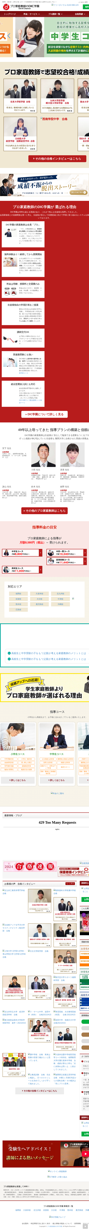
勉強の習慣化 (9, 769)
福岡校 (18, 594)
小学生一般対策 (26, 759)
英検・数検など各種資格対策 (48, 772)
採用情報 (77, 1223)
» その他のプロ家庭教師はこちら (44, 510)
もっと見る (70, 883)
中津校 (60, 599)
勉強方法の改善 (26, 769)
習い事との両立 (26, 762)
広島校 (18, 610)
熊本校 (18, 604)
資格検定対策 (26, 766)
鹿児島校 (39, 604)
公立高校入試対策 (48, 759)
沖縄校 (60, 604)
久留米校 (39, 594)
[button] (8, 35)
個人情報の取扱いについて (62, 1223)
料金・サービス (30, 14)
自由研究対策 (9, 762)
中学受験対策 (9, 759)
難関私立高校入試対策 (65, 759)
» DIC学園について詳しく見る (44, 414)
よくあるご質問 (83, 2)
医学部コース (23, 373)
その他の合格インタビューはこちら (58, 158)
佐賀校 (18, 599)
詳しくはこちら (18, 780)
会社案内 (25, 1223)
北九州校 (60, 594)
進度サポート (65, 767)
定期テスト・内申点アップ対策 (48, 767)
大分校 (39, 599)
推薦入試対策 (65, 762)
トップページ (10, 14)
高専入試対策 (47, 762)
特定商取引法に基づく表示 (40, 1223)
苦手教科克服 (9, 766)
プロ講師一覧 (54, 14)
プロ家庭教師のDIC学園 (21, 7)
